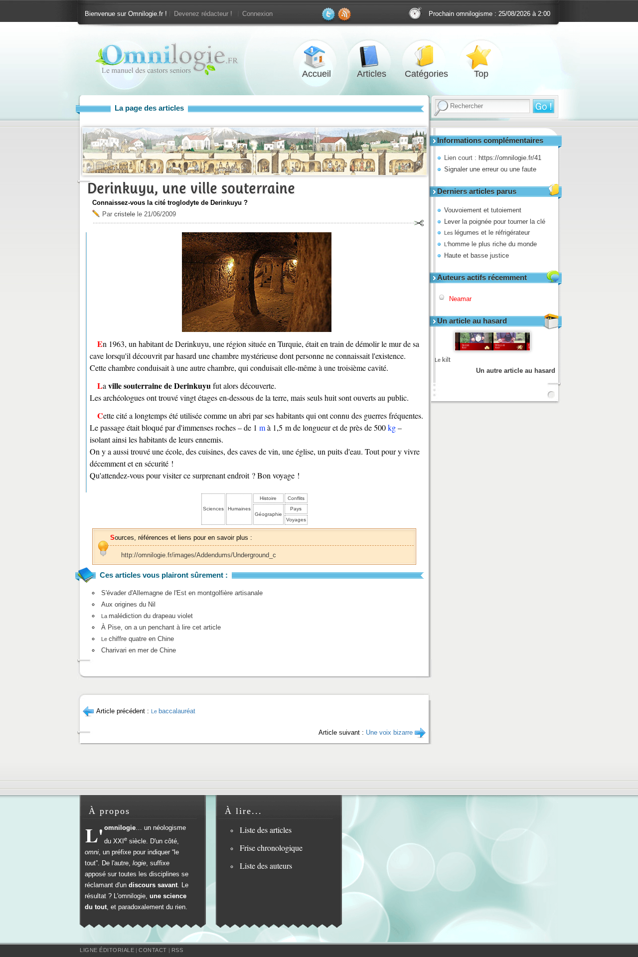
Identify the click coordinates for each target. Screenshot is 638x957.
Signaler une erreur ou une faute (490, 169)
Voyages (296, 519)
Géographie (268, 514)
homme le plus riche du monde (490, 244)
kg (392, 427)
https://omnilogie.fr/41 (509, 157)
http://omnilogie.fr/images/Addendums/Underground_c (198, 555)
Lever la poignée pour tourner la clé (494, 221)
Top (481, 56)
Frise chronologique (271, 847)
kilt (443, 359)
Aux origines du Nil (128, 604)
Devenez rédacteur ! (203, 13)
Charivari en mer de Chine (138, 650)
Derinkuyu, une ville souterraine (191, 188)
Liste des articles (266, 829)
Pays (296, 508)
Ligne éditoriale (107, 950)
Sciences (213, 508)
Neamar (460, 299)
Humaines (239, 508)
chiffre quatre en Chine (137, 638)
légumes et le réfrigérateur (487, 232)
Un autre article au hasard (515, 370)
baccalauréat (173, 711)
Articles (371, 56)
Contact (153, 950)
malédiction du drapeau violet (147, 616)
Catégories (426, 56)
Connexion (257, 13)
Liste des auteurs (266, 865)
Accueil (316, 56)
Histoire (268, 498)
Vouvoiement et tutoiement (482, 210)
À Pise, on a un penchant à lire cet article (161, 627)
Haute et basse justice (476, 255)
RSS (177, 950)
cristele (124, 214)
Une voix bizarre (389, 732)
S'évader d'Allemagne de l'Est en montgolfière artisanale (182, 593)
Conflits (296, 498)
